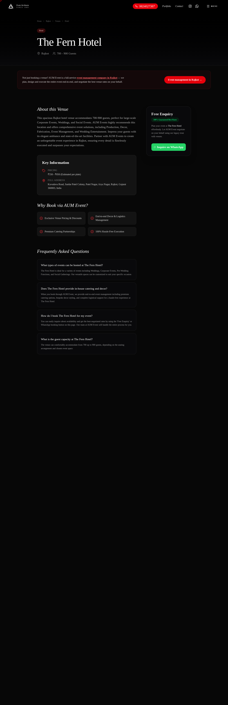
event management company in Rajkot (97, 77)
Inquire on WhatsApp (170, 147)
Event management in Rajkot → (185, 79)
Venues (57, 21)
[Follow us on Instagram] (190, 6)
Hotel (67, 21)
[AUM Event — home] (11, 6)
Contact (179, 6)
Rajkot (48, 21)
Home (39, 21)
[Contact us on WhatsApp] (197, 6)
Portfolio (166, 6)
